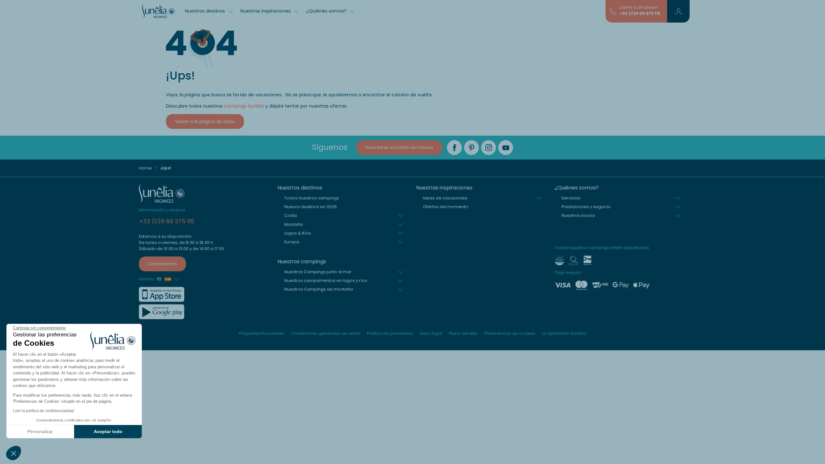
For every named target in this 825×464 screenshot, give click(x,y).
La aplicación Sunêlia (564, 333)
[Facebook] (454, 147)
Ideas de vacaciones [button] (445, 198)
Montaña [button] (293, 224)
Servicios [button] (570, 198)
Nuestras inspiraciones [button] (266, 11)
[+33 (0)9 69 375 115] (612, 11)
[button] (13, 453)
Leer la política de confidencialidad (43, 411)
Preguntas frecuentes (261, 333)
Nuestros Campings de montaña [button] (318, 289)
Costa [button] (290, 215)
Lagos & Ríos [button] (297, 233)
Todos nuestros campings (311, 198)
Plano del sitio (463, 333)
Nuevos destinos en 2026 (310, 206)
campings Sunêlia (244, 106)
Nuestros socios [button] (578, 215)
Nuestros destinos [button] (205, 11)
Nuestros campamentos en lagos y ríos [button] (325, 280)
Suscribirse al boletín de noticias (399, 147)
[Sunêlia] (158, 11)
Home (145, 168)
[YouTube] (505, 147)
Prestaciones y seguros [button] (585, 206)
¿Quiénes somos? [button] (327, 11)
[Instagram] (488, 147)
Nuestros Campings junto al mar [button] (318, 272)
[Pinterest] (471, 147)
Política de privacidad (390, 333)
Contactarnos (162, 263)
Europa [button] (291, 242)
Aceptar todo (108, 431)
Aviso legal (431, 333)
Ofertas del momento (445, 206)
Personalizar (40, 431)
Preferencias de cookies (509, 333)
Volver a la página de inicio (205, 121)
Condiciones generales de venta (325, 333)
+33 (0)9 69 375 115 (640, 13)
